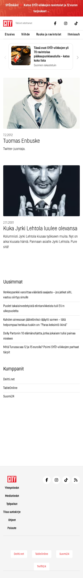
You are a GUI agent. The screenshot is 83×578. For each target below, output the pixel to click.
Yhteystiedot (12, 487)
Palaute (11, 528)
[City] (12, 479)
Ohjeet (12, 520)
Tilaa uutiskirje (12, 512)
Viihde (25, 34)
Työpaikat (11, 504)
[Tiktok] (76, 23)
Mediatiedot (12, 495)
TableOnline (10, 388)
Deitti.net (9, 379)
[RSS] (76, 480)
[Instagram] (65, 23)
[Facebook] (55, 23)
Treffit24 (41, 566)
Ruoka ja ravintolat (48, 34)
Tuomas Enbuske (21, 141)
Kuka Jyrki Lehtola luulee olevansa (40, 229)
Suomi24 (8, 396)
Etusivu (10, 34)
